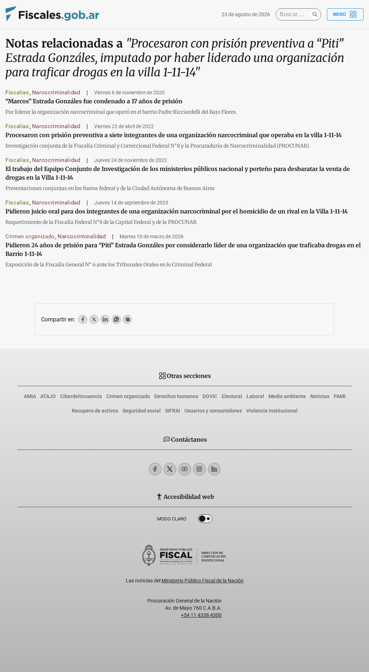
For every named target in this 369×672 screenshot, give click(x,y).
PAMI (340, 396)
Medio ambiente (287, 396)
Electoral (232, 396)
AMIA (30, 396)
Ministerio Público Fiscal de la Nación (202, 580)
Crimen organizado (30, 236)
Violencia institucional (272, 411)
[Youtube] (184, 469)
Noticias (319, 396)
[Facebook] (155, 469)
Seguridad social (142, 411)
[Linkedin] (214, 469)
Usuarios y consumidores (213, 411)
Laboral (255, 396)
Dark (205, 520)
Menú (339, 14)
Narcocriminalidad (56, 92)
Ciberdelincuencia (81, 396)
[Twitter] (170, 469)
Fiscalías (17, 92)
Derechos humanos (176, 396)
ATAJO (48, 396)
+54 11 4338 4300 (201, 615)
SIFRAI (172, 411)
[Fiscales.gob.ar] (52, 14)
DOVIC (210, 396)
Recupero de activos (95, 411)
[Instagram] (199, 469)
